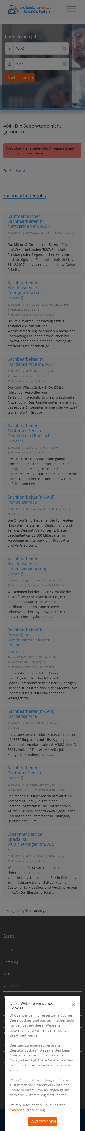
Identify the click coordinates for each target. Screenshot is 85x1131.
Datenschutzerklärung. (28, 1110)
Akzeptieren (43, 1121)
